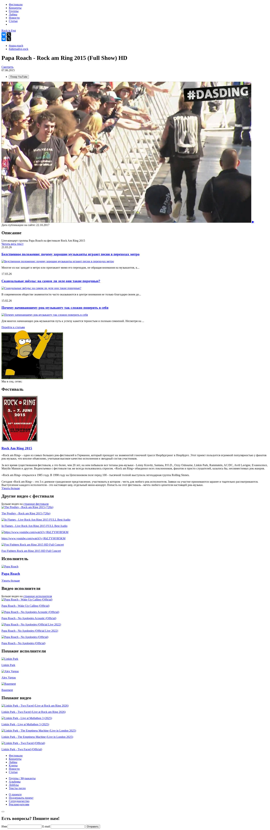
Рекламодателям (19, 804)
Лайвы (13, 762)
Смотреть (7, 66)
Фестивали (16, 755)
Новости (14, 768)
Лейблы (14, 784)
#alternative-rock (18, 48)
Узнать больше (10, 488)
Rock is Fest (8, 30)
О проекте (15, 794)
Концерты (15, 758)
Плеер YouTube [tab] (18, 76)
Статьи (13, 772)
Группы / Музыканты (22, 778)
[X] (9, 34)
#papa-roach (16, 45)
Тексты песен (17, 788)
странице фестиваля (35, 503)
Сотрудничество (19, 801)
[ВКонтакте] (3, 34)
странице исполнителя (37, 596)
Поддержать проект (21, 797)
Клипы (13, 765)
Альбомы (15, 781)
